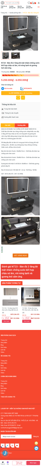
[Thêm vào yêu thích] (18, 98)
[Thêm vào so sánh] (23, 98)
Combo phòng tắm (12, 7)
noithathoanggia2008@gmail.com (11, 428)
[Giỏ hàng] (33, 3)
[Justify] (18, 3)
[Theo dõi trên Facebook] (3, 446)
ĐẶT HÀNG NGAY (20, 255)
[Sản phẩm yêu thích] (29, 3)
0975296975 (28, 88)
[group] (20, 33)
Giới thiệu (4, 347)
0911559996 (15, 93)
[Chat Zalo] (21, 88)
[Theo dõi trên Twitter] (7, 446)
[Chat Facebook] (2, 88)
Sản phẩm (4, 342)
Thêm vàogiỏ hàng (7, 318)
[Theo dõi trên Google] (12, 446)
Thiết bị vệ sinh (4, 7)
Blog (2, 345)
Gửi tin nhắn (8, 88)
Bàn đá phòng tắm (21, 7)
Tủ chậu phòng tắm (29, 7)
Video (2, 352)
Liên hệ (3, 350)
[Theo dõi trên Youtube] (17, 446)
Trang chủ (3, 464)
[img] (38, 3)
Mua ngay (6, 321)
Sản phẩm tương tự (11, 283)
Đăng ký (36, 436)
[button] (35, 33)
